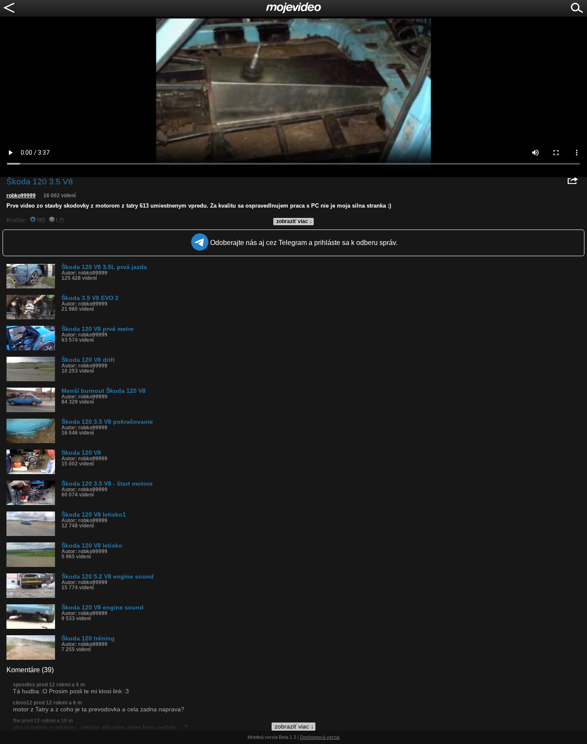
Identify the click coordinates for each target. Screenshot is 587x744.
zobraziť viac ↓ (294, 221)
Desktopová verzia (319, 737)
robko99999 (21, 195)
